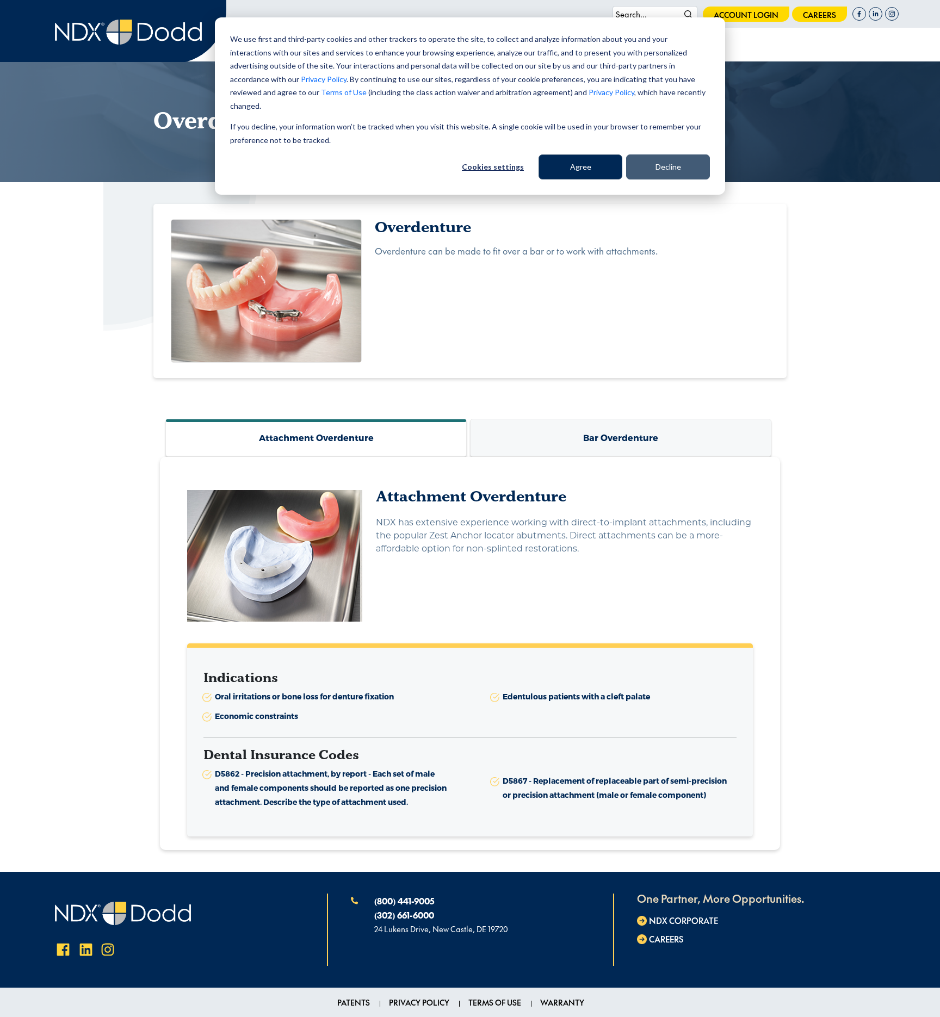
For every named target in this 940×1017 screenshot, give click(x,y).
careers (819, 14)
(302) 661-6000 (404, 915)
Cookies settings (493, 166)
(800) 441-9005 (404, 901)
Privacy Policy (324, 79)
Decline (668, 166)
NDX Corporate (683, 920)
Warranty (562, 1002)
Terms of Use (344, 92)
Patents (353, 1002)
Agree (580, 166)
